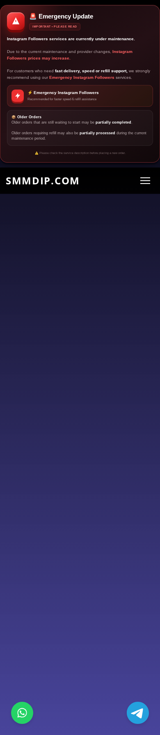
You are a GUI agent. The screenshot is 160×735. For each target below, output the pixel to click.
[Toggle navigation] (145, 180)
